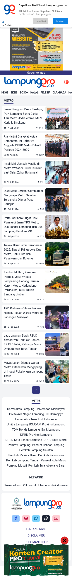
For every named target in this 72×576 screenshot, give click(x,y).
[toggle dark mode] (66, 82)
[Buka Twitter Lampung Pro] (36, 518)
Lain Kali (41, 21)
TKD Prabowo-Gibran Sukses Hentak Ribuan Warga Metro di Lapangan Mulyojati (23, 313)
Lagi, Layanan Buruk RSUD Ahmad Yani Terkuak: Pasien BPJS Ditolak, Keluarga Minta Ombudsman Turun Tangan (22, 342)
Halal (34, 92)
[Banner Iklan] (36, 35)
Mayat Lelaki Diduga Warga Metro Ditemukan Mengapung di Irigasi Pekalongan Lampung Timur (23, 369)
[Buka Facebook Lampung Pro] (16, 518)
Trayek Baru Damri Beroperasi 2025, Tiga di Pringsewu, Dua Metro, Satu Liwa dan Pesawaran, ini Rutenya (23, 251)
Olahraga (59, 92)
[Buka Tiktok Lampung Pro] (46, 518)
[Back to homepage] (29, 82)
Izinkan (60, 21)
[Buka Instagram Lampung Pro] (26, 518)
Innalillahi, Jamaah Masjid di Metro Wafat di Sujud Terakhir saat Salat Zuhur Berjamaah (23, 168)
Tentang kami (36, 529)
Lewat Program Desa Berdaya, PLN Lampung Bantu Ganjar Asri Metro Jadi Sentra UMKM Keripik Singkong (23, 116)
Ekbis (14, 92)
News (4, 92)
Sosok (24, 92)
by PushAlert (7, 25)
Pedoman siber (36, 542)
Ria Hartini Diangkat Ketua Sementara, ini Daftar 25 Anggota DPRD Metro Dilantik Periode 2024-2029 (23, 143)
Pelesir (45, 92)
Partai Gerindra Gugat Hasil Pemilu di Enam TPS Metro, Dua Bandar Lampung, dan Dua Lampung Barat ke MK (23, 224)
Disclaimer (36, 535)
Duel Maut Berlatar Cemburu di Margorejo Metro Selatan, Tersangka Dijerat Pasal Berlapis (23, 197)
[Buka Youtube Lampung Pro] (56, 518)
